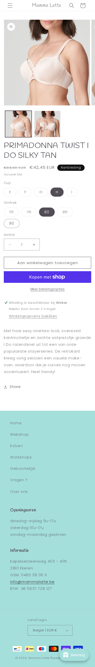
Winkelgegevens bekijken (33, 316)
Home (16, 423)
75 (32, 213)
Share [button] (15, 386)
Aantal (9, 234)
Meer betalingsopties (47, 289)
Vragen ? (19, 479)
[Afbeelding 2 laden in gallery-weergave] (47, 124)
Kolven (16, 445)
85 (68, 213)
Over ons (19, 491)
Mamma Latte (38, 658)
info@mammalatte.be (32, 581)
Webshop (19, 434)
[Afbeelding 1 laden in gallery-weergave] (18, 124)
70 (14, 213)
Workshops (21, 457)
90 (11, 223)
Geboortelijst (22, 468)
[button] (10, 5)
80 (46, 212)
